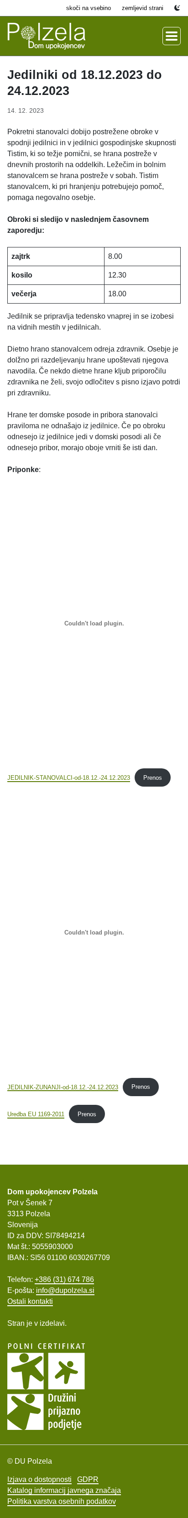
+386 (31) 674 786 (64, 1279)
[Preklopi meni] (171, 36)
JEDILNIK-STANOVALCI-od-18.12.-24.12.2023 (68, 777)
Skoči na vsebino (88, 8)
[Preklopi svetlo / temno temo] (177, 8)
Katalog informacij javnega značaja (64, 1490)
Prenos (152, 777)
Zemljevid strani (142, 8)
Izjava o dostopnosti (39, 1479)
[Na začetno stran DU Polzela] (46, 36)
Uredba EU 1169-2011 (35, 1114)
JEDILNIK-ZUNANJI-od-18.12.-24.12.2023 (62, 1086)
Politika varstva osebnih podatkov (61, 1501)
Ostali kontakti (30, 1301)
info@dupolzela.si (65, 1290)
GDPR (88, 1479)
